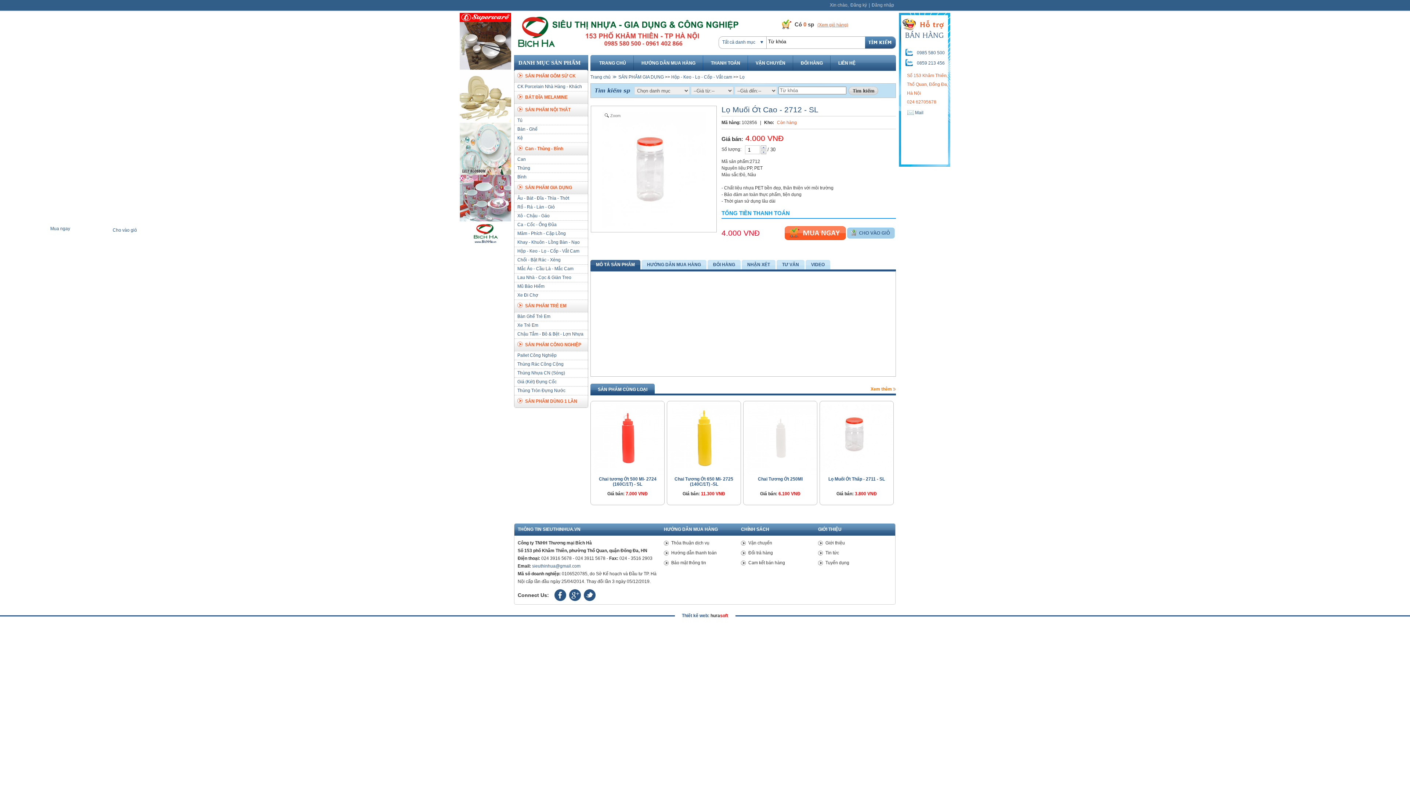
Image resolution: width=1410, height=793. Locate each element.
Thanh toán (725, 63)
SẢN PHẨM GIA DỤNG (548, 187)
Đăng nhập (883, 5)
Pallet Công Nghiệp (537, 355)
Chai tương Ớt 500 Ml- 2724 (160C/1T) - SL (628, 482)
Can (521, 159)
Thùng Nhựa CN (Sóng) (541, 373)
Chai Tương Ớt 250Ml (780, 479)
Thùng (523, 168)
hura (719, 615)
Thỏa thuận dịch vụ (690, 543)
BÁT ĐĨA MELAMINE (546, 97)
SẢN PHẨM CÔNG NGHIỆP (553, 344)
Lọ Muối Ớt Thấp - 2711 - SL (856, 479)
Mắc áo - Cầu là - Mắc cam (545, 268)
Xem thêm (882, 389)
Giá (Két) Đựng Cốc (537, 381)
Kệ (520, 138)
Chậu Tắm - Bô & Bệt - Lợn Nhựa (550, 334)
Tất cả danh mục (738, 42)
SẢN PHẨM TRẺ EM (546, 305)
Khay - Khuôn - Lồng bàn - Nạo (548, 242)
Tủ (520, 120)
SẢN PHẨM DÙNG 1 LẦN (551, 401)
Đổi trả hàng (760, 552)
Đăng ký (858, 5)
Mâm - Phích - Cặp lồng (541, 233)
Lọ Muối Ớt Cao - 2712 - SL (770, 109)
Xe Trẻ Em (527, 325)
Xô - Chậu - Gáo (533, 215)
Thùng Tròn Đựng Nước (541, 390)
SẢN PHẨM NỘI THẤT (548, 109)
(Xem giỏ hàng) (832, 25)
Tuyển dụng (837, 562)
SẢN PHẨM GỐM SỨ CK (550, 76)
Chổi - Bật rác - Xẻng (539, 259)
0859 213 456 (931, 63)
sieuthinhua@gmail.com (556, 566)
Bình (522, 177)
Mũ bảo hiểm (531, 286)
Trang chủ (612, 63)
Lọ (742, 77)
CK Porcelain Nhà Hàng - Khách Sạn (549, 91)
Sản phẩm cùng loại (622, 389)
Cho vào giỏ (871, 233)
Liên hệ (847, 63)
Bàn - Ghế (527, 129)
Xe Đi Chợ (527, 295)
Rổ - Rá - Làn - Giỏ (536, 207)
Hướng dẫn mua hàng (668, 63)
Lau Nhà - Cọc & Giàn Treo (544, 277)
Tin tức (832, 552)
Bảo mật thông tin (688, 562)
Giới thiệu (835, 543)
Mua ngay (815, 233)
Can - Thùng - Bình (544, 148)
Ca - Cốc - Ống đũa (537, 224)
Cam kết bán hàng (766, 562)
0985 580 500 (931, 52)
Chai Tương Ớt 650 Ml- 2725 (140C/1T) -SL (704, 482)
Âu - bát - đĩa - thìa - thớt (543, 198)
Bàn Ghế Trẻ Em (533, 316)
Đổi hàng (812, 63)
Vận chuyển (770, 63)
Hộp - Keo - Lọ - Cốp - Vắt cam (548, 251)
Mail (918, 112)
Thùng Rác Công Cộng (540, 364)
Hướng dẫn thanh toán (694, 552)
